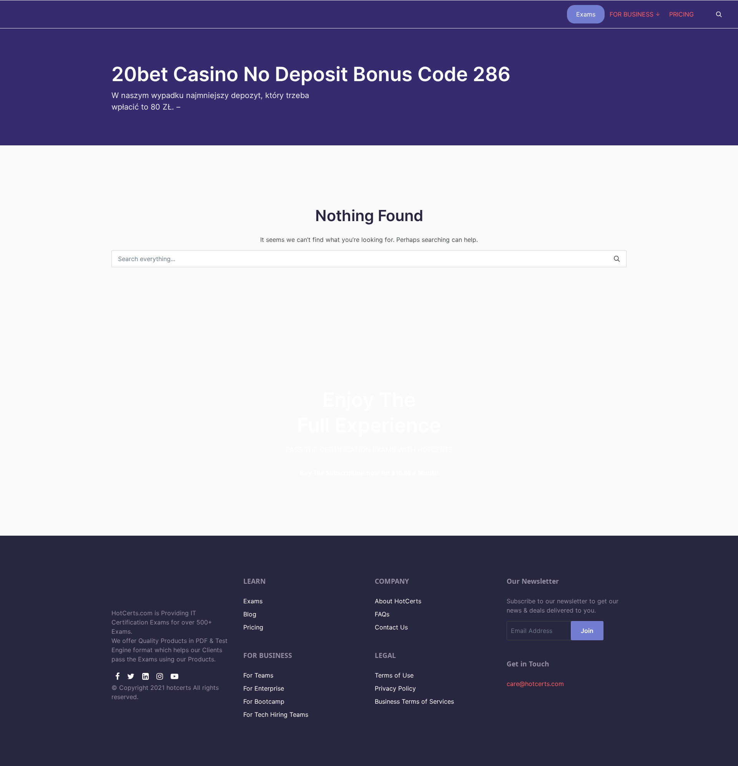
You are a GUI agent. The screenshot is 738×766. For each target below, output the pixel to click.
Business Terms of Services (414, 701)
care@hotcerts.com (535, 684)
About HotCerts (398, 601)
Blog (249, 614)
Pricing (253, 627)
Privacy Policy (395, 688)
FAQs (382, 614)
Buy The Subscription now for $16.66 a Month (369, 472)
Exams (585, 14)
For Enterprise (263, 688)
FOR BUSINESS (631, 14)
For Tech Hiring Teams (275, 714)
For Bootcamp (263, 701)
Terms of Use (394, 675)
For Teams (258, 675)
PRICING (681, 14)
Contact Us (391, 627)
